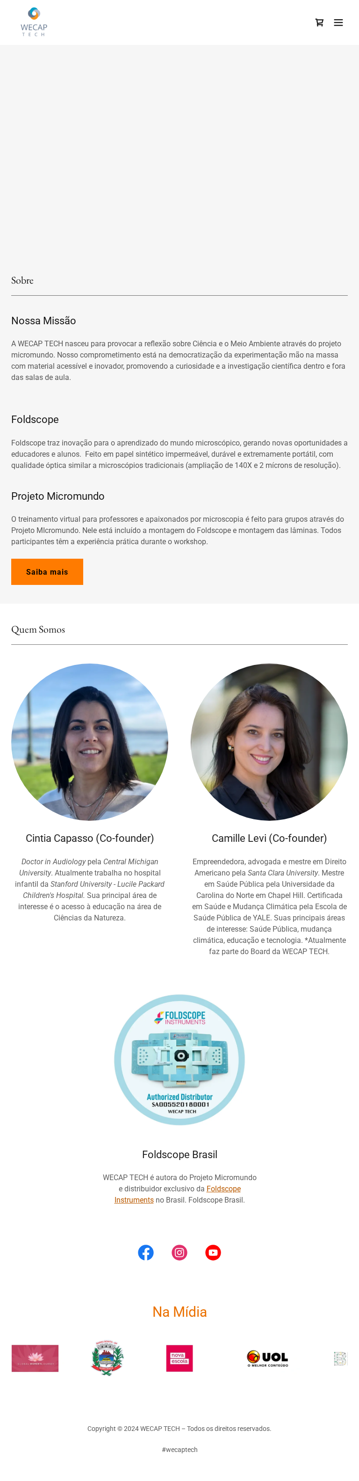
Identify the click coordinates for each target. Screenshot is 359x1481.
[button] (338, 22)
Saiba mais (47, 572)
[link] (33, 22)
